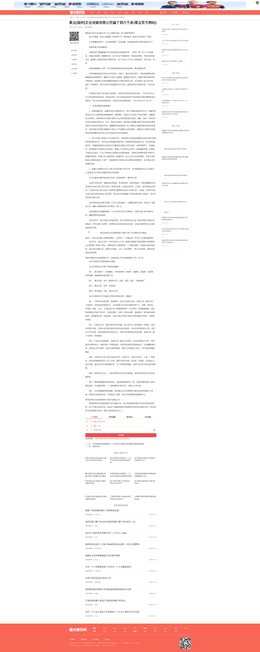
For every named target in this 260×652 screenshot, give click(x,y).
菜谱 (96, 605)
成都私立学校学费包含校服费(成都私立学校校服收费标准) (175, 218)
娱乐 (112, 12)
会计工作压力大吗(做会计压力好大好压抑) (175, 40)
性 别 (89, 426)
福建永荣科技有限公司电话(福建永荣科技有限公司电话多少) (175, 241)
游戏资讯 (74, 55)
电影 (125, 628)
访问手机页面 (74, 43)
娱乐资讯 (74, 50)
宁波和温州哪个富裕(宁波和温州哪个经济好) (105, 600)
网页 (155, 631)
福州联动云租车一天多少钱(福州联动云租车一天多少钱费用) (112, 544)
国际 (175, 628)
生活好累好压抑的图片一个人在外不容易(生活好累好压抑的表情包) (118, 444)
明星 (104, 628)
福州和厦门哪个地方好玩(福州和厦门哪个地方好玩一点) (110, 522)
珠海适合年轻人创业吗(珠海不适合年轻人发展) (175, 30)
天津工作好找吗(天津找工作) (98, 578)
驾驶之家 (98, 582)
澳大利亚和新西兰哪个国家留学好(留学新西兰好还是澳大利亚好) (175, 79)
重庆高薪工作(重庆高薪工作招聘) (172, 61)
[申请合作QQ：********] (75, 643)
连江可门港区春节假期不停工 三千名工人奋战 (106, 533)
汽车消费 (74, 69)
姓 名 (89, 421)
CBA (165, 628)
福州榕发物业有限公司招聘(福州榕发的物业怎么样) (108, 589)
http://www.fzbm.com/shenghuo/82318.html (112, 439)
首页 (91, 12)
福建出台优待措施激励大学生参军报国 (102, 555)
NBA (155, 628)
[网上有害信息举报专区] (89, 643)
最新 (98, 12)
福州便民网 (75, 12)
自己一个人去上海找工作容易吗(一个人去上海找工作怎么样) (112, 612)
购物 (96, 593)
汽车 (119, 12)
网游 (145, 631)
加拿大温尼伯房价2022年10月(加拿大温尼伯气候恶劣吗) (175, 230)
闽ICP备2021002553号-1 (109, 645)
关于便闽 (72, 639)
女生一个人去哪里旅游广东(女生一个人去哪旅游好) (108, 567)
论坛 (105, 12)
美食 (83, 17)
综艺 (135, 628)
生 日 (89, 430)
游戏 (126, 12)
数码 (140, 12)
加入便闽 (95, 639)
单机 (165, 631)
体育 (133, 12)
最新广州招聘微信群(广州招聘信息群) (102, 510)
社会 (96, 526)
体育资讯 (74, 64)
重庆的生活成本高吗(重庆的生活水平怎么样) (175, 51)
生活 (147, 12)
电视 (114, 628)
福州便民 (97, 645)
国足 (185, 628)
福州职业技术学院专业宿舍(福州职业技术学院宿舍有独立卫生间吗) (175, 113)
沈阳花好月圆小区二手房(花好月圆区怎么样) (175, 90)
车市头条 (98, 514)
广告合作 (107, 639)
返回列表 (96, 446)
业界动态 (98, 571)
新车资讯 (98, 548)
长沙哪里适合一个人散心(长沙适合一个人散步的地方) (175, 101)
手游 (175, 631)
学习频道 (74, 73)
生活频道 (74, 59)
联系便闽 (84, 639)
